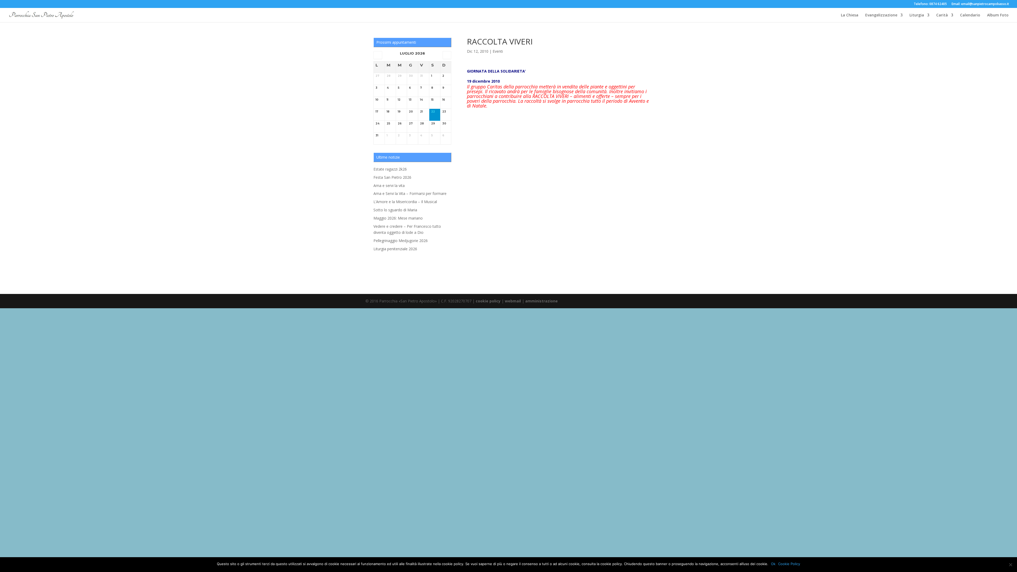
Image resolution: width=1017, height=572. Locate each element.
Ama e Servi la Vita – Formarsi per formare (410, 193)
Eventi (498, 51)
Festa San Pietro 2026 (392, 177)
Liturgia (916, 15)
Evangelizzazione (881, 15)
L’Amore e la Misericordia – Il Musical (405, 201)
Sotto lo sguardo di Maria (395, 209)
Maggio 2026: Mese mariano (398, 218)
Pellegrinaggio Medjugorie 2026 (400, 240)
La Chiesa (849, 15)
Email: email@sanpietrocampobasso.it (980, 4)
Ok (773, 564)
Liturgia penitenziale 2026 (395, 248)
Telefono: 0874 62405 (930, 4)
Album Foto (998, 15)
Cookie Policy (789, 564)
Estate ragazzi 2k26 (390, 169)
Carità (942, 15)
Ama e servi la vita (389, 185)
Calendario (970, 15)
